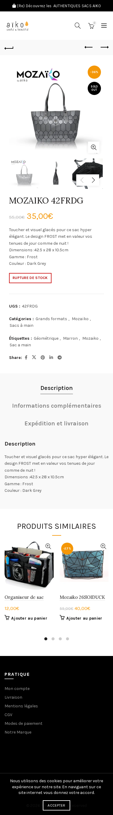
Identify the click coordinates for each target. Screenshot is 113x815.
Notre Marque (18, 732)
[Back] (9, 47)
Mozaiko (90, 338)
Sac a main (20, 345)
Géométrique (46, 338)
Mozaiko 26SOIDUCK (82, 597)
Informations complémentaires (56, 405)
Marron (70, 338)
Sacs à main (21, 325)
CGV (8, 714)
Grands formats (51, 318)
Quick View (48, 546)
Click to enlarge (93, 147)
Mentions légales (21, 706)
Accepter (56, 805)
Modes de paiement (23, 723)
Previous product (88, 47)
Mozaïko (80, 318)
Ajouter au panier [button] (29, 618)
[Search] (78, 25)
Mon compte (17, 688)
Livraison (13, 697)
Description (56, 388)
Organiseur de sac (24, 597)
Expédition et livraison (56, 423)
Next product (103, 47)
